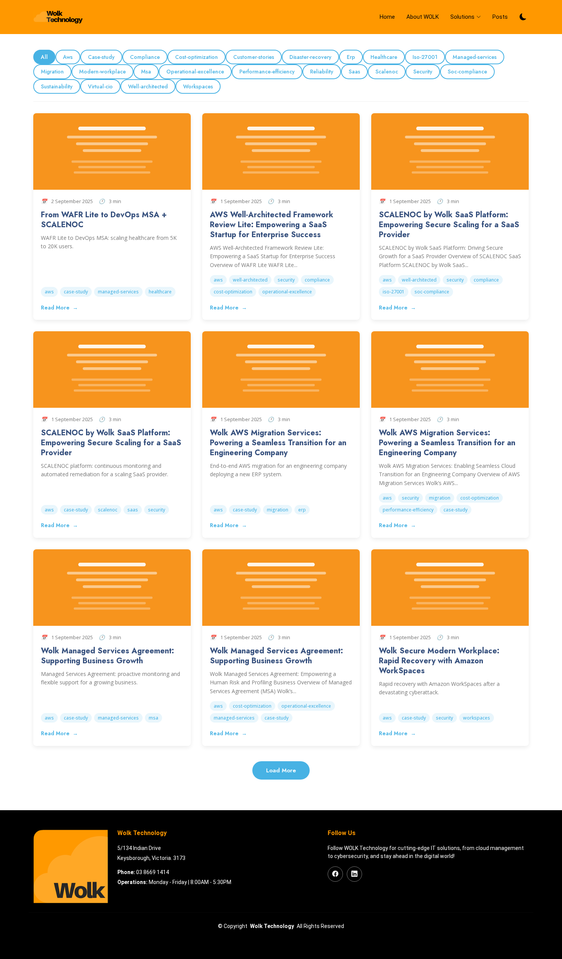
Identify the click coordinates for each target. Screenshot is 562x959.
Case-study (101, 57)
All (44, 57)
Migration (52, 71)
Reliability (321, 71)
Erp (351, 57)
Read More (56, 307)
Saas (354, 71)
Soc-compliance (467, 71)
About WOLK (422, 16)
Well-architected (148, 86)
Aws (68, 57)
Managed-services (475, 57)
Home (387, 16)
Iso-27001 (425, 57)
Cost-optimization (196, 57)
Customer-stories (253, 57)
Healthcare (383, 57)
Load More (281, 770)
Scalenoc (386, 71)
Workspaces (198, 86)
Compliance (145, 57)
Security (422, 71)
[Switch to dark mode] (523, 17)
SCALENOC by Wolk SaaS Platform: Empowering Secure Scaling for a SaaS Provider (449, 224)
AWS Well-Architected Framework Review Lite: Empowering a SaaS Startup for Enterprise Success (271, 224)
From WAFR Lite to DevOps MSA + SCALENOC (104, 219)
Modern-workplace (102, 71)
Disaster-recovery (310, 57)
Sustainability (57, 86)
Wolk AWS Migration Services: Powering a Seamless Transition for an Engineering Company (278, 442)
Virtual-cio (100, 86)
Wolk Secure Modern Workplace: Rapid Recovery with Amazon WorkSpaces (439, 660)
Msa (146, 71)
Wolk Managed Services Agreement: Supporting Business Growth (107, 655)
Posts (500, 16)
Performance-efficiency (267, 71)
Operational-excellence (195, 71)
